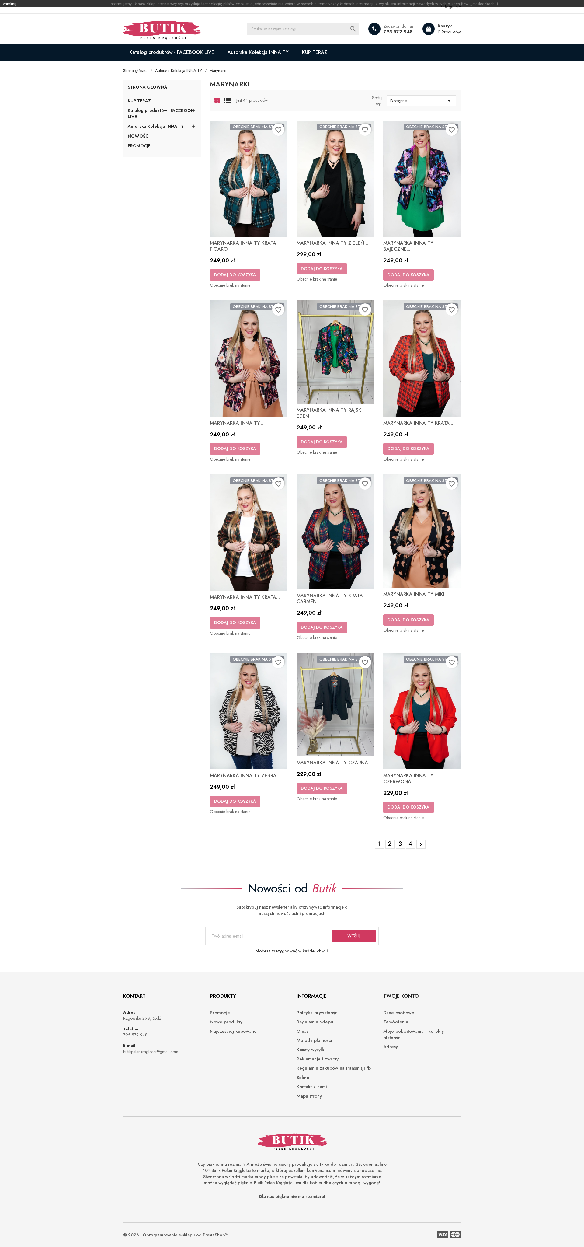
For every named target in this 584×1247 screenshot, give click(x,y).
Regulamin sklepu (315, 1022)
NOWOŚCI (139, 136)
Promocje (220, 1013)
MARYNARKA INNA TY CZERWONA (408, 778)
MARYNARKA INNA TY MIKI (413, 594)
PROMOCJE (139, 146)
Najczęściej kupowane (233, 1031)
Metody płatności (314, 1040)
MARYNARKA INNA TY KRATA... (418, 423)
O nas (302, 1031)
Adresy (390, 1047)
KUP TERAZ (314, 52)
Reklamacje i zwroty (318, 1059)
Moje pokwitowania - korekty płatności (413, 1034)
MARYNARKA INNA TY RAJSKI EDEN (330, 413)
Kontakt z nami (312, 1087)
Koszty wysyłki (311, 1049)
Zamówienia (395, 1022)
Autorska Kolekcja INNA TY (258, 52)
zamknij (9, 4)
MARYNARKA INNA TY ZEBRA (243, 775)
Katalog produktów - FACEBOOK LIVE (171, 52)
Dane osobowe (398, 1013)
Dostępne (421, 100)
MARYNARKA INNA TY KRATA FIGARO (243, 246)
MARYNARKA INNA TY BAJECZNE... (408, 246)
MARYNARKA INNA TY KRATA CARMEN (330, 598)
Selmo (303, 1077)
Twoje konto (401, 996)
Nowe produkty (226, 1022)
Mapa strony (309, 1096)
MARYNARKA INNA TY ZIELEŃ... (332, 242)
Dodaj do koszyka (235, 275)
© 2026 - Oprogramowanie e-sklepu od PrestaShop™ (175, 1235)
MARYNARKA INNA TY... (236, 423)
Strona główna (147, 87)
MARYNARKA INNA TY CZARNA (332, 762)
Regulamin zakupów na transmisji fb (334, 1068)
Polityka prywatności (318, 1013)
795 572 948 (398, 31)
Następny (420, 844)
